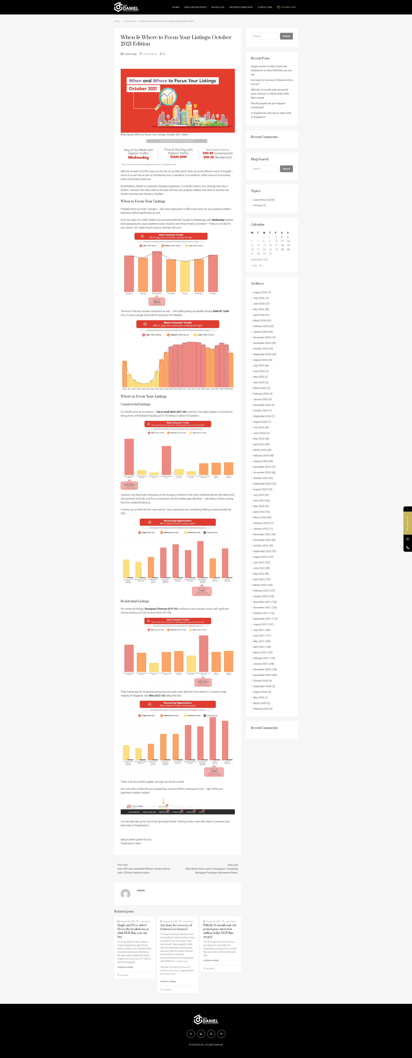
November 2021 (262, 606)
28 (258, 252)
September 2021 (262, 617)
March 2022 (260, 583)
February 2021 (261, 657)
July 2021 (258, 628)
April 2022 (259, 578)
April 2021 (259, 645)
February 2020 (261, 707)
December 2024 (262, 403)
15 (264, 244)
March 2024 (260, 448)
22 (264, 248)
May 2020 (258, 696)
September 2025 (262, 353)
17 (276, 244)
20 (252, 248)
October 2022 (260, 544)
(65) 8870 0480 (288, 6)
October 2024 (260, 409)
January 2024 (260, 460)
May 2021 (258, 640)
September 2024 (262, 415)
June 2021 (259, 634)
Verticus (257, 204)
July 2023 (258, 493)
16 (270, 244)
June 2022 (259, 567)
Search (286, 35)
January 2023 (260, 527)
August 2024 (260, 420)
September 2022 (262, 550)
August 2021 (260, 623)
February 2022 (261, 589)
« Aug (254, 264)
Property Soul (169, 973)
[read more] (182, 960)
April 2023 (259, 510)
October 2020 (260, 679)
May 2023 (258, 505)
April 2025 (259, 381)
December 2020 (262, 668)
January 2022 (260, 595)
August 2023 (260, 488)
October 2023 (260, 477)
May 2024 (258, 437)
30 (270, 252)
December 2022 (262, 533)
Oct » (261, 264)
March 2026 (260, 319)
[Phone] (407, 547)
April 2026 (259, 313)
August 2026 (260, 291)
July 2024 (258, 426)
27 (252, 252)
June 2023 (259, 499)
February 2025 (261, 392)
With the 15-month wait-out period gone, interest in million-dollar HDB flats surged (270, 92)
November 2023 (262, 471)
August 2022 (260, 555)
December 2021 (262, 600)
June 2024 (259, 432)
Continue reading (125, 966)
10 (276, 240)
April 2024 (259, 443)
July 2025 (258, 364)
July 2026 (258, 296)
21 (258, 248)
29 (264, 252)
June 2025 (259, 370)
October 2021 (260, 612)
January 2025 (260, 398)
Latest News (130, 20)
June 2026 (259, 302)
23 (270, 248)
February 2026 (261, 325)
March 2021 (260, 651)
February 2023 (261, 522)
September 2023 (262, 482)
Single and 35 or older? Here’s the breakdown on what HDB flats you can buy (271, 69)
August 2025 (260, 358)
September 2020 (262, 685)
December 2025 (262, 336)
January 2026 (260, 330)
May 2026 (258, 308)
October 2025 (260, 347)
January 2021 (260, 662)
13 (252, 244)
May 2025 (258, 375)
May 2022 (258, 572)
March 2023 (260, 516)
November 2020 (262, 673)
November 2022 (262, 538)
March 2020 (260, 702)
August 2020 (260, 690)
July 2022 (258, 561)
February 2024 (261, 454)
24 (276, 248)
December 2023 (262, 465)
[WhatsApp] (407, 539)
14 (258, 244)
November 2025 (262, 342)
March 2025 (260, 387)
